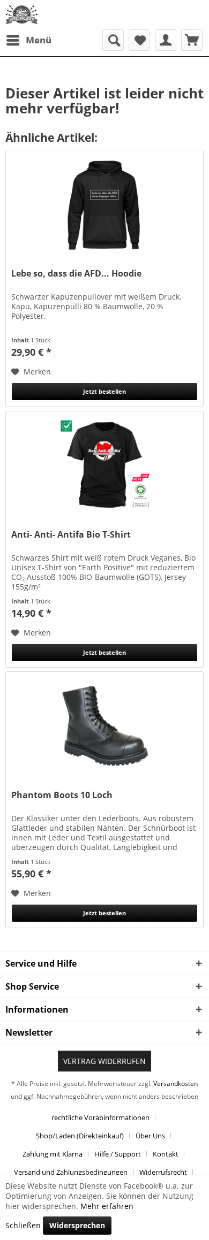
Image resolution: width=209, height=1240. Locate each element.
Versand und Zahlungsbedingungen (71, 1172)
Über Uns (150, 1136)
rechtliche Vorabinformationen (100, 1117)
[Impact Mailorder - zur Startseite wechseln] (21, 14)
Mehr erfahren (106, 1206)
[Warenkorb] (192, 40)
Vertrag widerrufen (104, 1061)
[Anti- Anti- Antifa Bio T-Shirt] (104, 465)
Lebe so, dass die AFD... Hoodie (76, 273)
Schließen (23, 1225)
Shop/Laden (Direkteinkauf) (80, 1136)
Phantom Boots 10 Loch (62, 795)
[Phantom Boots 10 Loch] (104, 725)
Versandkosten (175, 1083)
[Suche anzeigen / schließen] (113, 40)
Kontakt (165, 1154)
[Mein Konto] (165, 40)
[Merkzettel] (139, 40)
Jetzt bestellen (104, 391)
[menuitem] (28, 40)
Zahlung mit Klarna (53, 1154)
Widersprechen (77, 1225)
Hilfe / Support (117, 1154)
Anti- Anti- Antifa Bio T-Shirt (71, 534)
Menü (38, 40)
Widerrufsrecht (163, 1172)
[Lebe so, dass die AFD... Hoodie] (104, 204)
